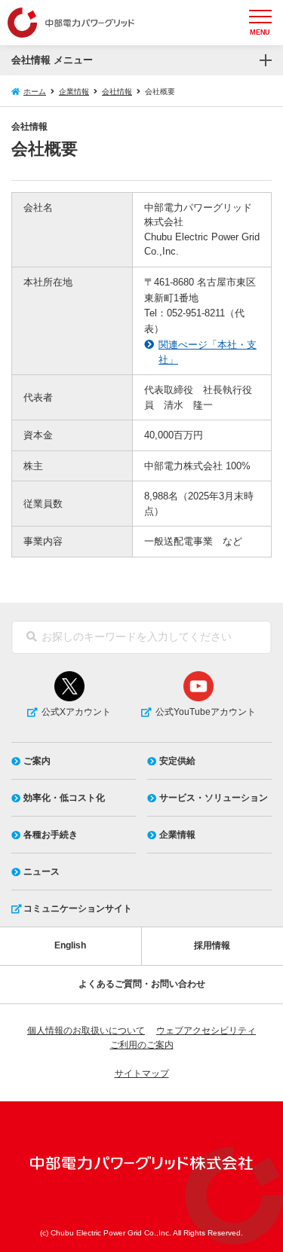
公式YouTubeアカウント (205, 712)
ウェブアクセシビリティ (206, 1030)
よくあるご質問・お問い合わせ (141, 984)
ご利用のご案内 (142, 1045)
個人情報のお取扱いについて (86, 1030)
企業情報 (74, 91)
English (70, 945)
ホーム (34, 91)
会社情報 (117, 91)
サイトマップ (142, 1073)
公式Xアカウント (76, 712)
